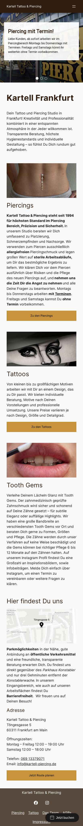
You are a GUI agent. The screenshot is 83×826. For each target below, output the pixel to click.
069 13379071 (33, 759)
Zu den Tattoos (41, 426)
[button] (37, 78)
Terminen (63, 294)
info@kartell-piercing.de (36, 764)
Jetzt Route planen (41, 775)
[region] (41, 41)
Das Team (51, 813)
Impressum (41, 822)
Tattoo (33, 813)
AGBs (67, 813)
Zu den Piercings (41, 315)
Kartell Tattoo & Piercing (24, 6)
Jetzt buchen (65, 817)
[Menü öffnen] (74, 6)
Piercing (17, 813)
